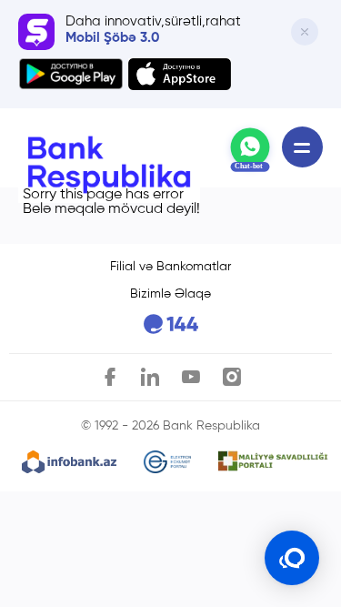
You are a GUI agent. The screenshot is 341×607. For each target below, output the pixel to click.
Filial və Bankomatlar (170, 266)
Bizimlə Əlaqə (170, 294)
